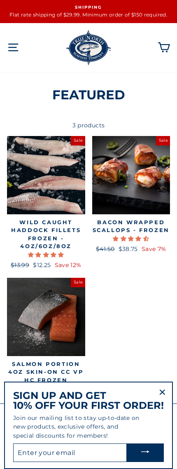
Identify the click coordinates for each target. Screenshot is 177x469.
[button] (46, 254)
